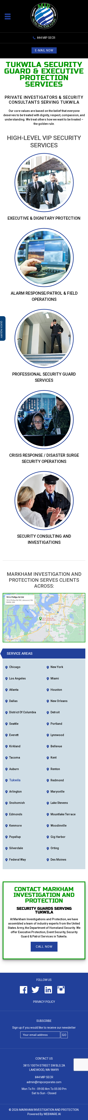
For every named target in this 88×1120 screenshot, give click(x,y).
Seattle (13, 723)
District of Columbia (22, 712)
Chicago (14, 667)
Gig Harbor (58, 836)
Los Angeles (17, 678)
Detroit (55, 712)
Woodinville (59, 825)
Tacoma (14, 757)
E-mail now (44, 50)
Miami (55, 678)
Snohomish (17, 802)
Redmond (57, 780)
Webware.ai (52, 1114)
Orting (55, 848)
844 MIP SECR (46, 37)
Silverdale (16, 848)
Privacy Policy (44, 1001)
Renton (55, 769)
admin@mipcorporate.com (44, 1082)
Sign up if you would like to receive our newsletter (44, 1027)
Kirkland (14, 746)
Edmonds (15, 814)
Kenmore (15, 825)
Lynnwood (57, 735)
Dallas (13, 701)
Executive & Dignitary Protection (44, 218)
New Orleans (59, 701)
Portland (56, 723)
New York (57, 667)
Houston (56, 689)
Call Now (44, 946)
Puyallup (15, 836)
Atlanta (13, 689)
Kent (53, 757)
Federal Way (17, 859)
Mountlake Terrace (63, 814)
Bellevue (56, 746)
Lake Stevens (59, 802)
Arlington (15, 791)
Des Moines (58, 859)
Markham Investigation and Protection (49, 1109)
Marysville (57, 791)
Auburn (14, 769)
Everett (13, 735)
